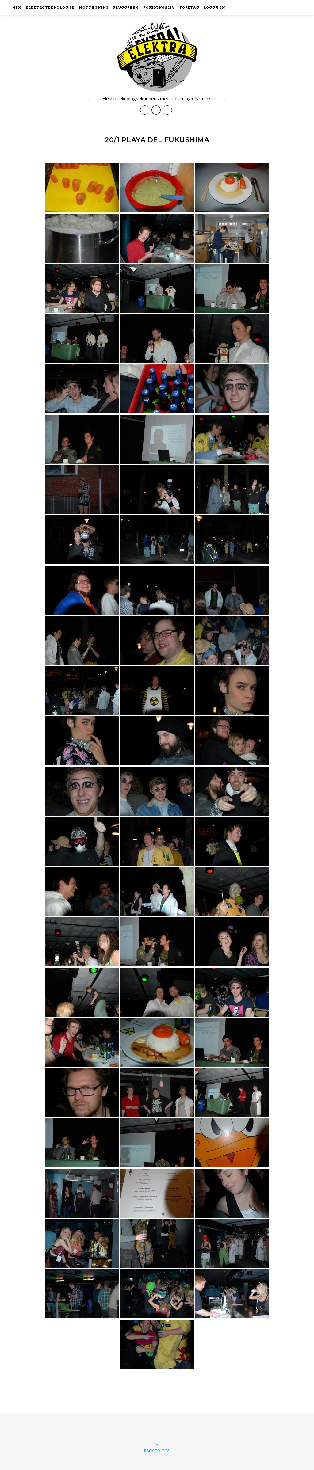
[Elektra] (157, 57)
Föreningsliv (159, 8)
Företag (189, 8)
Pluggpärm (126, 8)
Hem (17, 8)
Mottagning (94, 8)
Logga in (214, 8)
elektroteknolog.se (50, 8)
